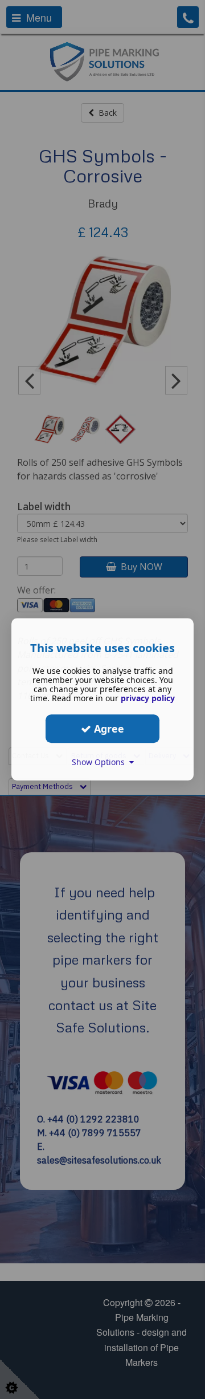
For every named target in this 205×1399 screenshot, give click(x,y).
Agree (107, 728)
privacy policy (148, 698)
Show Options (100, 762)
